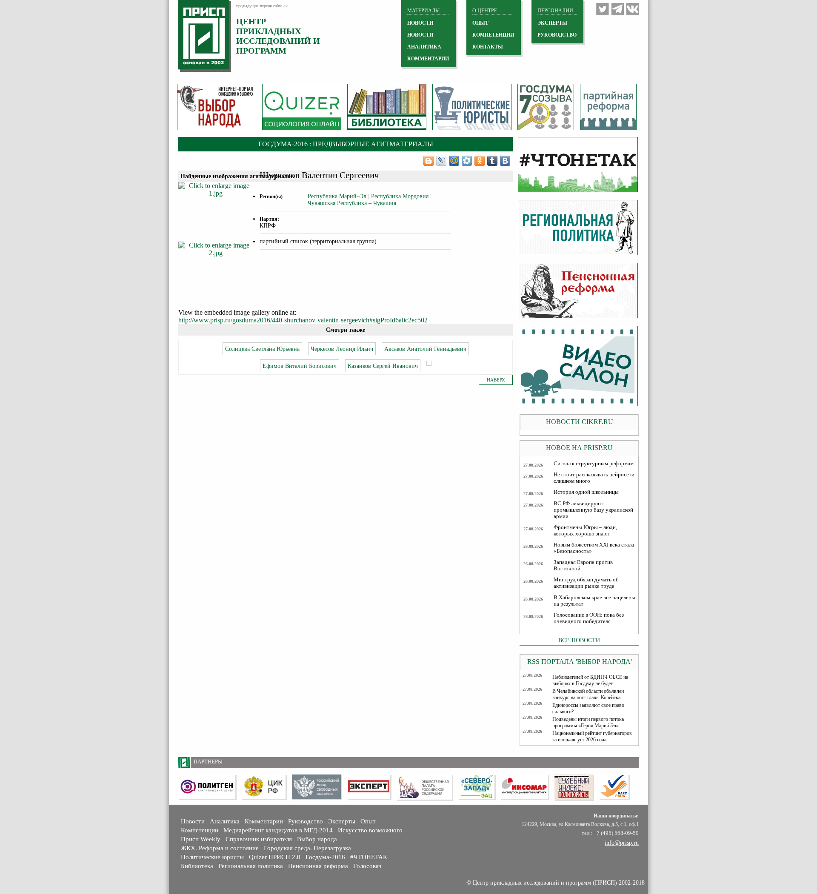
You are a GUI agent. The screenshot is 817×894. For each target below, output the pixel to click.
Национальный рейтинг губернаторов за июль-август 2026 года (592, 736)
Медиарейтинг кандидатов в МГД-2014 (278, 830)
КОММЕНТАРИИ (428, 59)
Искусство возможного (370, 830)
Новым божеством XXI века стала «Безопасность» (594, 548)
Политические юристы (212, 857)
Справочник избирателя (259, 839)
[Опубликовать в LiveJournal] (441, 161)
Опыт (368, 821)
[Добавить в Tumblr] (492, 161)
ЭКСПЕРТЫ (552, 23)
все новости (579, 640)
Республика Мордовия (399, 196)
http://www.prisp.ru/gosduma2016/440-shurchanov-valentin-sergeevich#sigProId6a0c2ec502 (303, 320)
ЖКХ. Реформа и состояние (220, 848)
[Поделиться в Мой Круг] (467, 161)
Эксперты (341, 821)
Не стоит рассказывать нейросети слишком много (594, 478)
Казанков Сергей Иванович (383, 365)
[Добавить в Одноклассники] (479, 161)
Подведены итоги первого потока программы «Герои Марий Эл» (588, 722)
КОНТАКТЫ (487, 47)
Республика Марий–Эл (337, 196)
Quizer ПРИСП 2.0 (274, 857)
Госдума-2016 (283, 144)
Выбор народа (317, 839)
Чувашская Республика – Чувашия (352, 203)
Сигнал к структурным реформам (594, 464)
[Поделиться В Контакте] (505, 161)
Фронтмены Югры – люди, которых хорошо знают (585, 530)
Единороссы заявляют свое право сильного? (588, 708)
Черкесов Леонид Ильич (342, 348)
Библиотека (197, 866)
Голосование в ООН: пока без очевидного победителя (589, 618)
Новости (193, 821)
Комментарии (264, 821)
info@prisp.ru (622, 843)
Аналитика (225, 821)
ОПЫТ (480, 23)
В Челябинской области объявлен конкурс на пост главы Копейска (588, 694)
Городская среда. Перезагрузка (307, 848)
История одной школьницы (586, 492)
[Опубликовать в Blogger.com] (428, 161)
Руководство (557, 35)
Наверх (496, 379)
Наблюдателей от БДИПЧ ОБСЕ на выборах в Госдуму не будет (590, 680)
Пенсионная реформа (318, 866)
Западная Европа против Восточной (583, 565)
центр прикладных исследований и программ (278, 36)
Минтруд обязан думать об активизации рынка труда (586, 583)
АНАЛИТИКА (424, 47)
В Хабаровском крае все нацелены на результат (594, 601)
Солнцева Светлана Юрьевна (262, 348)
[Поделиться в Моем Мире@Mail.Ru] (454, 161)
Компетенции (199, 830)
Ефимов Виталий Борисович (300, 365)
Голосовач (367, 866)
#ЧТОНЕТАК (368, 857)
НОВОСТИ (420, 23)
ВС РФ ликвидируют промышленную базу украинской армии (593, 510)
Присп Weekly (200, 839)
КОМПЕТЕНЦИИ (493, 35)
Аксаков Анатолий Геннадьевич (425, 348)
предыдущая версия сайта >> (262, 5)
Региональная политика (250, 866)
